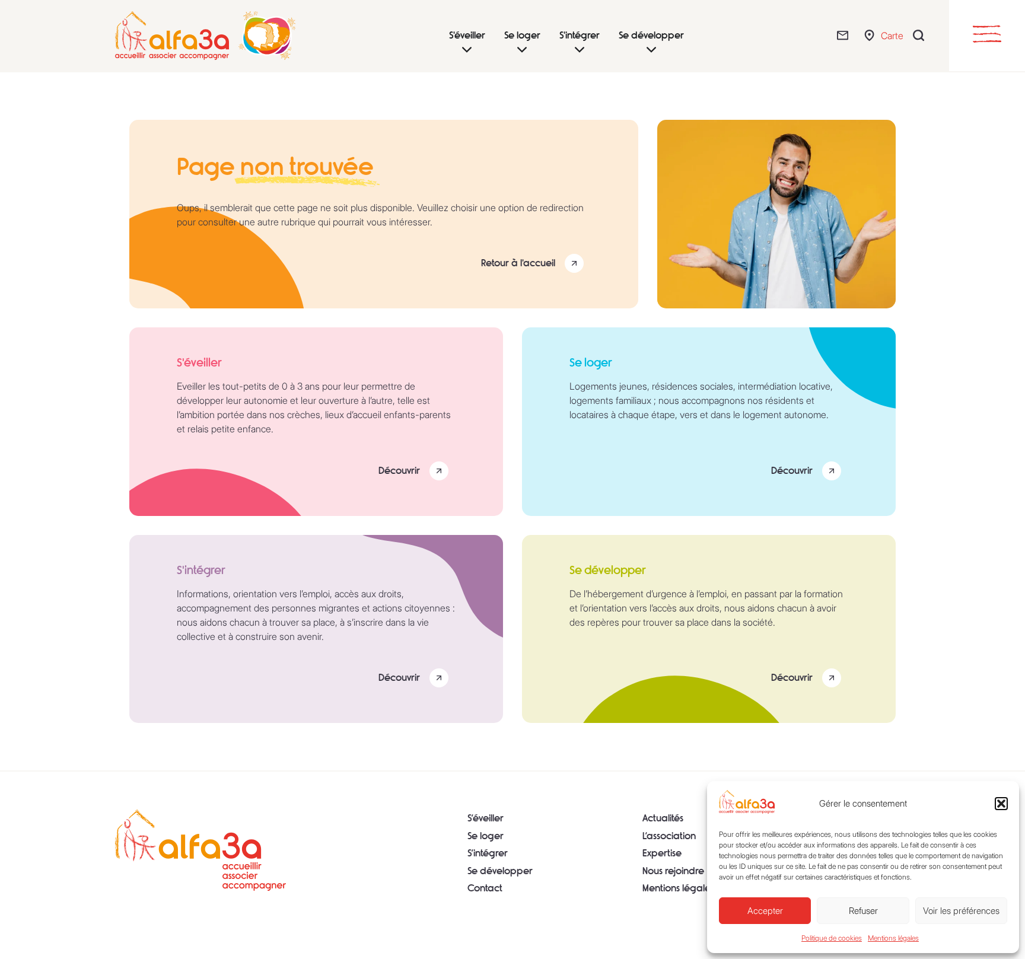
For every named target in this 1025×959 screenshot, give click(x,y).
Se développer (500, 871)
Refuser (863, 910)
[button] (1001, 804)
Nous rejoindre (673, 871)
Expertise (662, 853)
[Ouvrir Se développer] (651, 50)
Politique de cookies (831, 937)
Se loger (485, 836)
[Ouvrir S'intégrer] (579, 50)
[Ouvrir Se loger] (522, 50)
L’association (669, 836)
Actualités (662, 818)
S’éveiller (485, 818)
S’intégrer (487, 853)
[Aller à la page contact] (845, 35)
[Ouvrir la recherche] (921, 35)
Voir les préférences (961, 910)
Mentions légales (893, 937)
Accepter (765, 910)
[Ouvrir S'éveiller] (467, 50)
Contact (484, 888)
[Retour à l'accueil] (200, 850)
